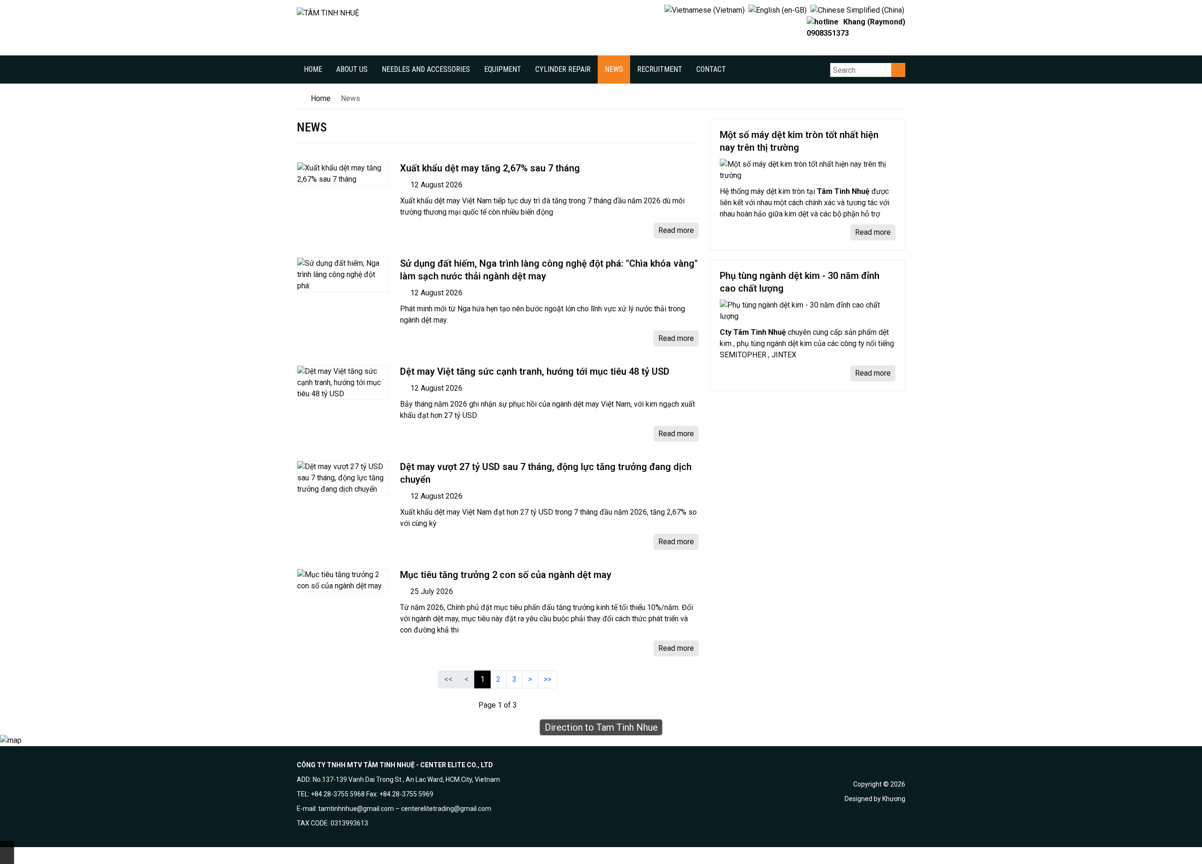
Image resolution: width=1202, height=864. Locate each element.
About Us (352, 69)
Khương (893, 798)
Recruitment (659, 69)
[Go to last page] (547, 679)
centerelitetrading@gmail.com (446, 808)
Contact (711, 69)
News (614, 69)
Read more (676, 230)
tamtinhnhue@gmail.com (356, 808)
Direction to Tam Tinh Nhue (601, 727)
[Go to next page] (530, 679)
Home (313, 69)
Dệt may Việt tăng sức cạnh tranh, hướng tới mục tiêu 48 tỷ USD (535, 371)
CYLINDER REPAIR (563, 69)
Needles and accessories (426, 69)
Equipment (502, 69)
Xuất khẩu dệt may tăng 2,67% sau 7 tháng (490, 168)
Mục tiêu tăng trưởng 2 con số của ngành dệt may (505, 574)
